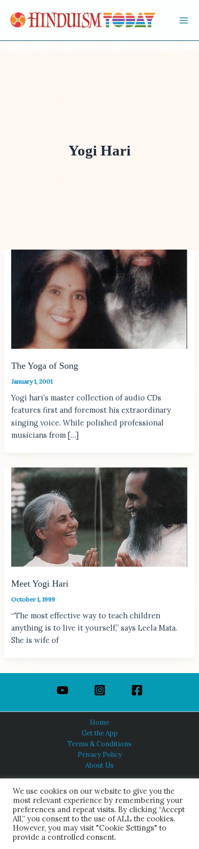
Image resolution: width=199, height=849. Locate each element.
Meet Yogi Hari (39, 583)
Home (99, 722)
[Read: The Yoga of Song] (99, 298)
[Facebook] (137, 690)
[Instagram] (100, 690)
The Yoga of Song (44, 366)
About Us (99, 765)
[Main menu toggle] (183, 20)
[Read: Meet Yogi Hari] (99, 516)
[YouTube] (62, 690)
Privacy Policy (100, 754)
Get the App (100, 733)
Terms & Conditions (99, 744)
